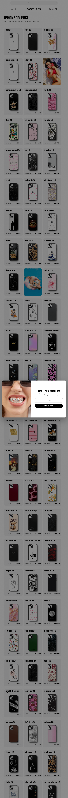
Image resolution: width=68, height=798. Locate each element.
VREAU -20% (48, 406)
